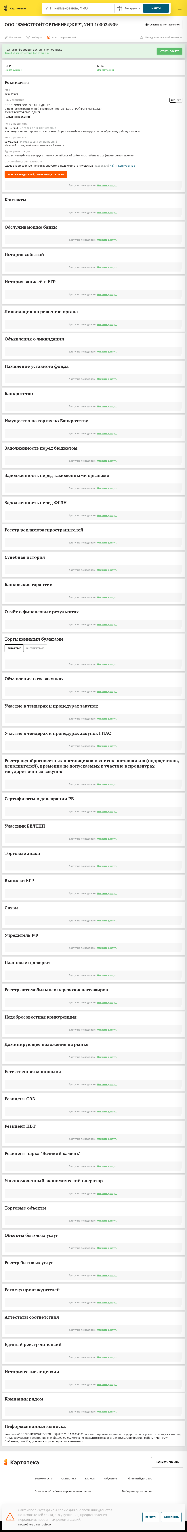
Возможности (44, 1478)
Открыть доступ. (107, 185)
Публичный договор (139, 1478)
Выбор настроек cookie (137, 1491)
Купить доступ (169, 51)
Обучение (110, 1478)
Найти (156, 8)
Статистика (68, 1478)
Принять (150, 1517)
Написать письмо (167, 1462)
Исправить (15, 37)
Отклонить (171, 1517)
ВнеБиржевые (35, 648)
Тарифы (90, 1478)
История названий (18, 117)
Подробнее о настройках (34, 1524)
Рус (173, 100)
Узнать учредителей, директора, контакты (35, 174)
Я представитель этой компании (163, 37)
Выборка (37, 37)
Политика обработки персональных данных (64, 1491)
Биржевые (14, 648)
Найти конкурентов (122, 165)
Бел (179, 100)
